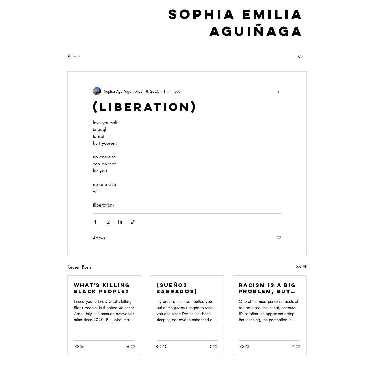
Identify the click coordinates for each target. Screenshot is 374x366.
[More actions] (278, 91)
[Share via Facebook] (95, 221)
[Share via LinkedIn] (120, 221)
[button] (300, 56)
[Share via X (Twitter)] (107, 221)
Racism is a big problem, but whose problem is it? (269, 288)
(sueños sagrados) (176, 288)
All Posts (73, 56)
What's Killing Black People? (102, 288)
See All (301, 266)
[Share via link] (132, 221)
